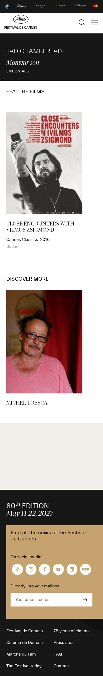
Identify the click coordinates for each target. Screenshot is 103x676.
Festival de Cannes (24, 631)
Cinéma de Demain (24, 642)
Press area (64, 642)
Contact (61, 666)
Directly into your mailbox (35, 586)
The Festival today (23, 666)
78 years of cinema (72, 631)
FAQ (58, 654)
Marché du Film (21, 654)
